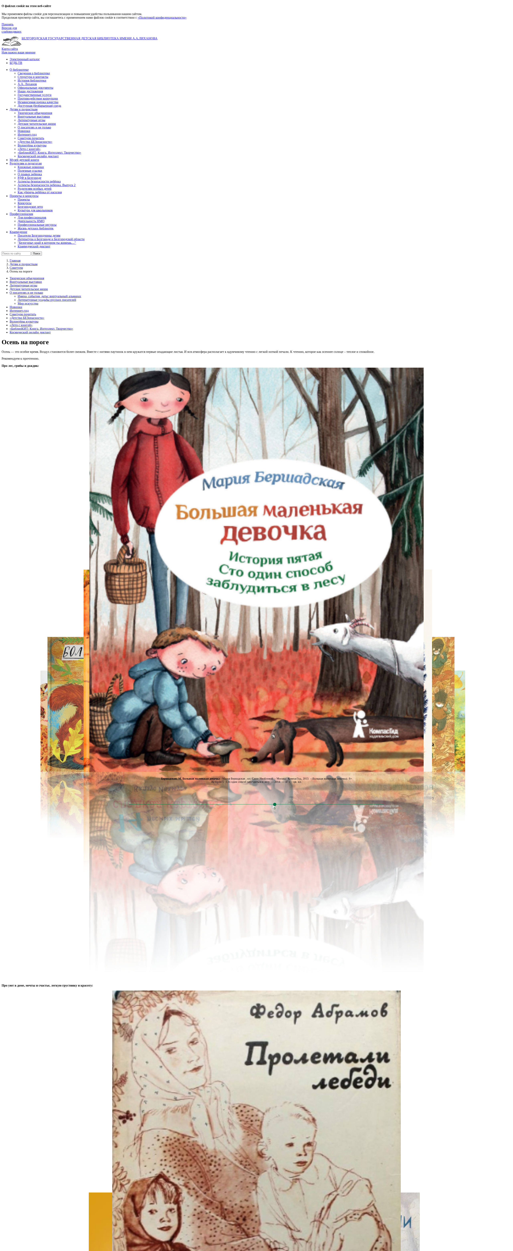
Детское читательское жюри (29, 289)
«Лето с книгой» (21, 325)
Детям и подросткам (23, 264)
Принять (7, 24)
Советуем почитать (23, 314)
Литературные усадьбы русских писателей (47, 300)
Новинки (16, 307)
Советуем (16, 267)
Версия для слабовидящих (11, 29)
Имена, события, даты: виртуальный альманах (49, 296)
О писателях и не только (26, 292)
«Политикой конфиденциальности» (162, 17)
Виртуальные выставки (26, 281)
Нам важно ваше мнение (18, 52)
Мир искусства (28, 303)
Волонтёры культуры (24, 321)
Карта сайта (10, 48)
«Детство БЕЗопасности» (27, 318)
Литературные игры (23, 285)
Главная (15, 260)
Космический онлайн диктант (30, 332)
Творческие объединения (27, 278)
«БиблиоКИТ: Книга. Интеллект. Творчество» (41, 328)
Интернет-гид (19, 310)
